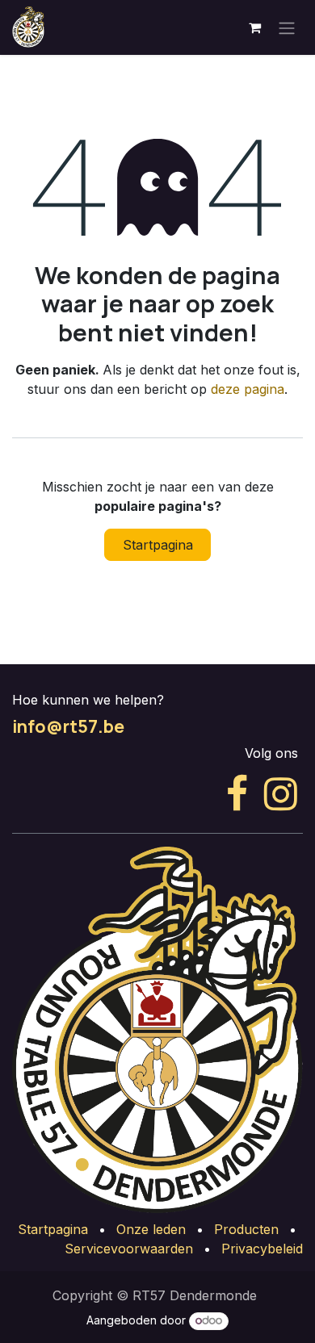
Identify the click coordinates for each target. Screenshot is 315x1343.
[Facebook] (237, 794)
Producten (246, 1229)
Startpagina (158, 545)
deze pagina (247, 389)
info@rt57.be (68, 726)
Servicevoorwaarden (129, 1248)
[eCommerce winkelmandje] (254, 27)
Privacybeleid (262, 1248)
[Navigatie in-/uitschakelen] (287, 27)
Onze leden (151, 1229)
